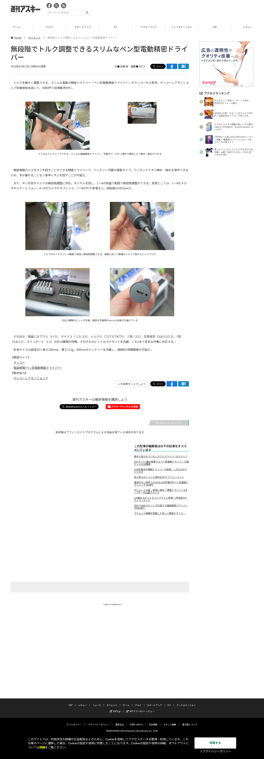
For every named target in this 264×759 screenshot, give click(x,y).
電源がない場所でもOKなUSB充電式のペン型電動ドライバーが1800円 (161, 483)
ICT (115, 27)
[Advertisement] (188, 10)
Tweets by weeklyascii (112, 604)
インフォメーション (181, 27)
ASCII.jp (117, 711)
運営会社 (119, 724)
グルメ (49, 27)
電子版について (189, 724)
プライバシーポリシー (98, 724)
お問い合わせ (136, 724)
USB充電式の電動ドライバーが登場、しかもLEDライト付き (160, 470)
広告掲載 (153, 724)
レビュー (82, 705)
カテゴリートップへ (170, 423)
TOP (214, 27)
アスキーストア (149, 27)
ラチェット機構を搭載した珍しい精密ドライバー (159, 513)
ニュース (96, 705)
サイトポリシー (74, 724)
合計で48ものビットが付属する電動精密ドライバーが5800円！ (161, 506)
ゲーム (16, 27)
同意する (215, 743)
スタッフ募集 (169, 724)
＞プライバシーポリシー (215, 751)
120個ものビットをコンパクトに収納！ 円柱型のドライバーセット (160, 499)
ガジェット (34, 37)
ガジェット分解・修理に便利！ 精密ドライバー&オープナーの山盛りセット (160, 491)
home (18, 37)
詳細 (42, 747)
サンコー (19, 362)
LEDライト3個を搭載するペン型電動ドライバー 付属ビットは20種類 (161, 462)
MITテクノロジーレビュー (142, 711)
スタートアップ (82, 27)
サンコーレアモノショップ (30, 378)
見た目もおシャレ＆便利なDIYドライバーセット (159, 477)
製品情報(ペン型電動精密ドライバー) (37, 367)
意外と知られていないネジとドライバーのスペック (160, 456)
